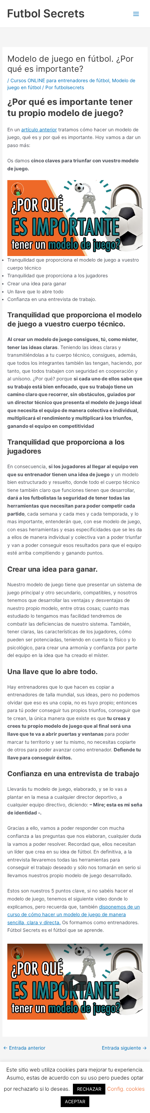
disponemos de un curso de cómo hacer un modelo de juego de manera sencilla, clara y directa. (73, 914)
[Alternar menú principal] (136, 14)
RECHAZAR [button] (89, 1089)
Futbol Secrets (46, 13)
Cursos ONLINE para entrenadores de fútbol (59, 80)
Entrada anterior (24, 1048)
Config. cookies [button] (126, 1088)
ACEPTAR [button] (75, 1101)
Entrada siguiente (124, 1048)
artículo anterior (39, 129)
